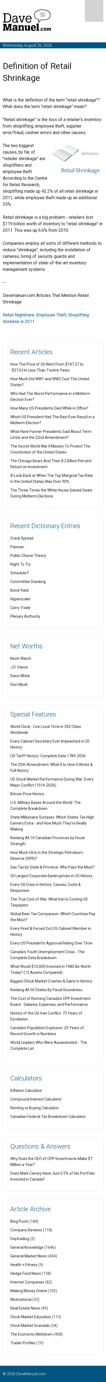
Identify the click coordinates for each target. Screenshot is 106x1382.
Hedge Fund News (25, 1273)
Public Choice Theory (28, 555)
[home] (27, 21)
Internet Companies (27, 1282)
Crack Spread (21, 538)
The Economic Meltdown (31, 1334)
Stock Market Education (30, 1317)
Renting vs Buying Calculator (34, 1108)
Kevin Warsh (20, 658)
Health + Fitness (24, 1265)
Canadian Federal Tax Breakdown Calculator (48, 1116)
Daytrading (19, 1239)
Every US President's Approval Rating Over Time (51, 943)
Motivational (21, 1299)
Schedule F (19, 573)
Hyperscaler (20, 599)
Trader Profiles (23, 1343)
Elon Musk (19, 684)
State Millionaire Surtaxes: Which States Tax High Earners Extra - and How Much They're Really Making (52, 823)
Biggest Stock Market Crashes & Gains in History (51, 981)
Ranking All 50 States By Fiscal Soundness (46, 990)
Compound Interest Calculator (36, 1099)
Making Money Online (28, 1291)
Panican (17, 547)
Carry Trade (20, 608)
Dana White (20, 676)
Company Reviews (26, 1230)
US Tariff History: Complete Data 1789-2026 (48, 756)
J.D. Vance (19, 667)
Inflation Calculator (26, 1090)
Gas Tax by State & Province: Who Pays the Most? (52, 867)
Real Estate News (25, 1308)
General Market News (28, 1256)
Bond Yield (19, 590)
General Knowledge (26, 1247)
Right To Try (20, 564)
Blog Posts (19, 1221)
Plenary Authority (25, 616)
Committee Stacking (28, 581)
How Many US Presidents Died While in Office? (49, 408)
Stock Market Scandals (30, 1325)
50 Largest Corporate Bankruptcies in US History (51, 876)
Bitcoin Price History (27, 794)
